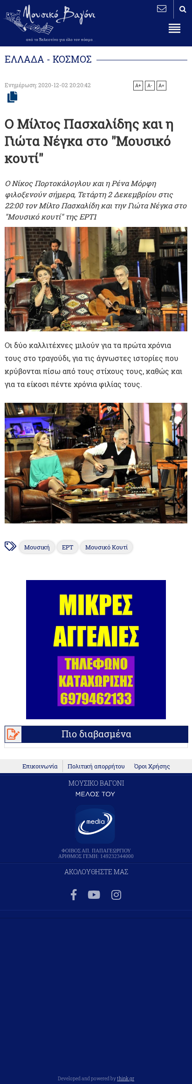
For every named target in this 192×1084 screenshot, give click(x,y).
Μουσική (37, 547)
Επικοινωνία (40, 766)
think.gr (125, 1078)
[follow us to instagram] (116, 895)
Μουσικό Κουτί (106, 547)
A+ (138, 85)
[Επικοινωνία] (161, 8)
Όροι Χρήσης (152, 766)
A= (161, 85)
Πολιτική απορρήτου (96, 766)
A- (149, 85)
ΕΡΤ (67, 547)
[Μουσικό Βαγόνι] (96, 463)
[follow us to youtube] (94, 895)
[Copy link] (12, 97)
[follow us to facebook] (73, 895)
